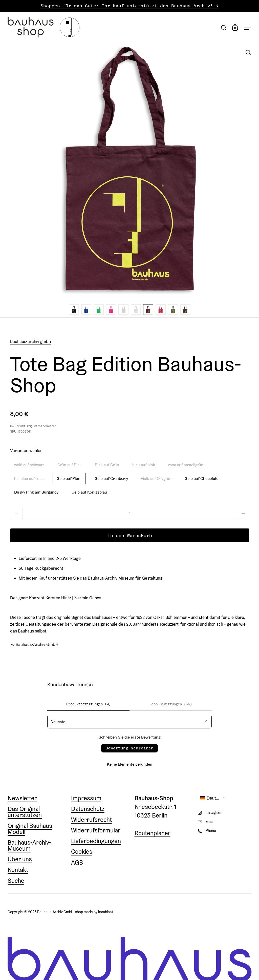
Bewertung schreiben (129, 748)
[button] (243, 514)
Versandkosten (45, 426)
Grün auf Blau (69, 464)
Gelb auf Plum (69, 478)
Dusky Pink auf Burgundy (36, 492)
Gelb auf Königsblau (89, 492)
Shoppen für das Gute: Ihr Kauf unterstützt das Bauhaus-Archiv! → (129, 6)
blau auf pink (143, 464)
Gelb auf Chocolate (201, 478)
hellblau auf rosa (29, 478)
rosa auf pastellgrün (185, 464)
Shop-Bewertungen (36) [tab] (170, 704)
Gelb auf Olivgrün (156, 478)
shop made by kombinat (94, 911)
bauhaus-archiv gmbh (30, 341)
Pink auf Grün (107, 464)
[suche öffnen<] (223, 27)
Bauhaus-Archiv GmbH (55, 911)
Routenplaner (152, 833)
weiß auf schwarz (29, 464)
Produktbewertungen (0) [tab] (88, 704)
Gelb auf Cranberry (111, 478)
